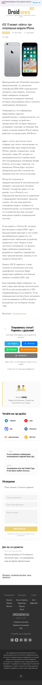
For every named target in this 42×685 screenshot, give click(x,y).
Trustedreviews (19, 313)
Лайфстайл (34, 603)
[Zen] (16, 640)
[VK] (30, 640)
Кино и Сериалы (22, 600)
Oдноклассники (28, 350)
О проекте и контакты (21, 622)
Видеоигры (22, 603)
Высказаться (21, 529)
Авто (34, 600)
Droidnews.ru (21, 615)
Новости (6, 33)
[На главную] (21, 10)
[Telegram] (12, 640)
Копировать (22, 355)
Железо (9, 606)
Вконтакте (31, 344)
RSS (21, 628)
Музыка (22, 606)
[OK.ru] (25, 640)
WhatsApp (13, 350)
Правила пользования (21, 625)
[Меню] (3, 2)
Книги (22, 609)
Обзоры (9, 603)
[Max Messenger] (21, 640)
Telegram (35, 2)
